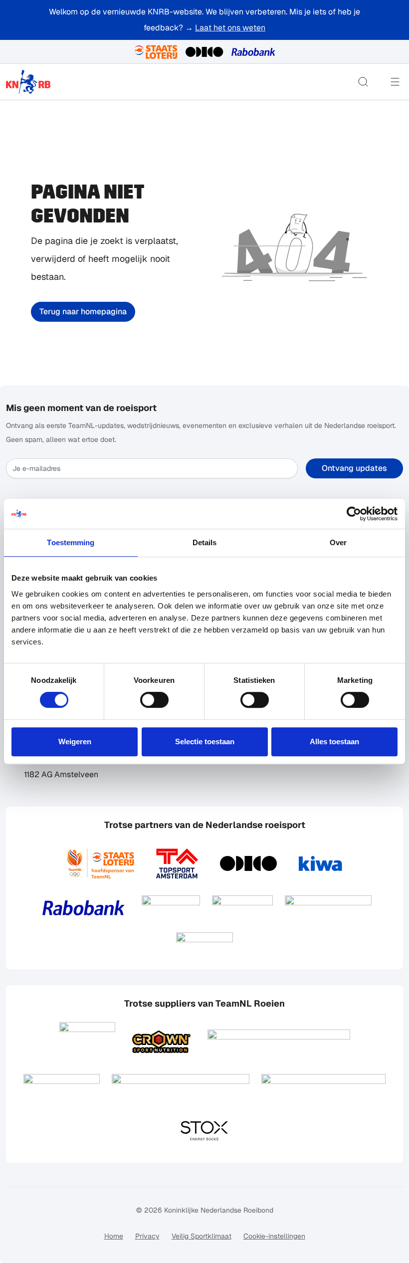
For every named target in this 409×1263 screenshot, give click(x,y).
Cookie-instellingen (274, 1236)
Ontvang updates (354, 468)
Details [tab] (205, 542)
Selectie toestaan (204, 741)
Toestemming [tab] (70, 542)
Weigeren (74, 741)
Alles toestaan (334, 741)
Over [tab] (338, 542)
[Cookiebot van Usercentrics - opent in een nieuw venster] (354, 513)
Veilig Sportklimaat (201, 1236)
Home (113, 1236)
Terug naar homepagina (83, 311)
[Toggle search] (363, 82)
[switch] (154, 700)
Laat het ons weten (230, 27)
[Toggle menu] (395, 82)
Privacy (147, 1236)
